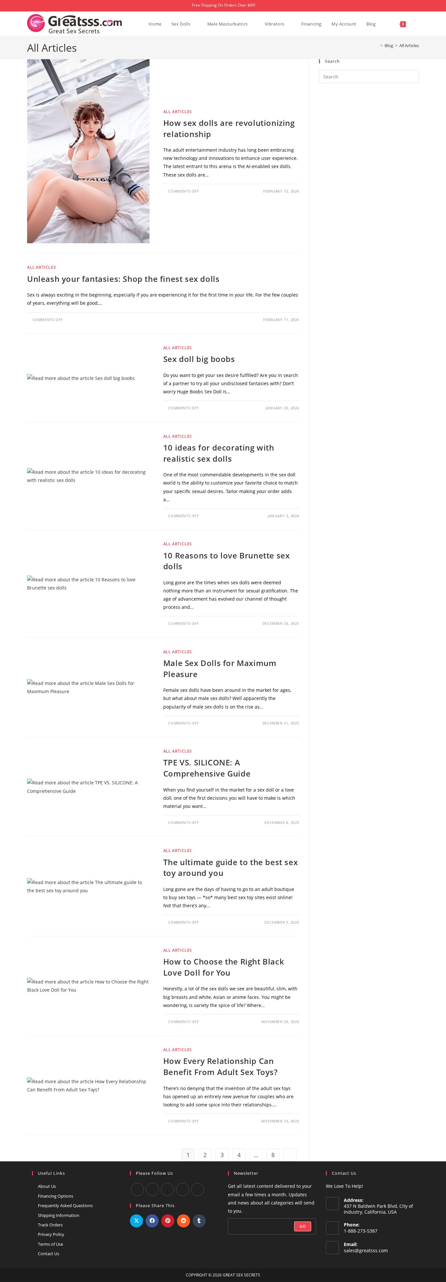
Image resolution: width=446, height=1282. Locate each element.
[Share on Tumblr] (199, 1220)
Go (302, 1226)
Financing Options (55, 1196)
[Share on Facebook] (152, 1220)
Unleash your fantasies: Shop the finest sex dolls (123, 278)
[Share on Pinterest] (167, 1220)
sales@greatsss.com (366, 1250)
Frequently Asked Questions (65, 1205)
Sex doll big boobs (199, 358)
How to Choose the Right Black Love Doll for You (223, 967)
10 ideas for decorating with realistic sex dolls (218, 453)
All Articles (409, 45)
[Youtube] (152, 1189)
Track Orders (50, 1225)
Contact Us (48, 1253)
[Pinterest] (197, 1189)
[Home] (376, 45)
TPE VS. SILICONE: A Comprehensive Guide (206, 768)
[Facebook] (137, 1189)
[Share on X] (136, 1220)
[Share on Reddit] (183, 1220)
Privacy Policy (51, 1234)
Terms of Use (50, 1244)
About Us (47, 1186)
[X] (182, 1189)
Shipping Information (58, 1215)
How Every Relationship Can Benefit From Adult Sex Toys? (221, 1066)
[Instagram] (167, 1189)
